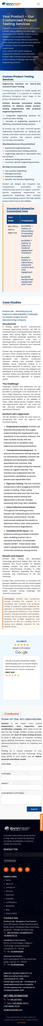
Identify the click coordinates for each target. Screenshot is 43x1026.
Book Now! (10, 895)
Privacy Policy (11, 913)
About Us (9, 884)
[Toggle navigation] (38, 4)
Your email (6, 774)
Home (8, 880)
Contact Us (10, 887)
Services (9, 891)
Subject (4, 783)
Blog (7, 910)
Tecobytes (21, 1022)
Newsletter (10, 906)
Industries (10, 898)
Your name (6, 764)
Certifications (11, 902)
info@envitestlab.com (13, 1010)
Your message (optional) (12, 793)
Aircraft (28, 311)
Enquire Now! (41, 822)
